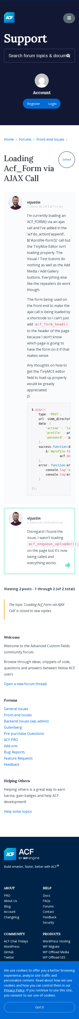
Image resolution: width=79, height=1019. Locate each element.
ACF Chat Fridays (16, 941)
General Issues (16, 708)
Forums (25, 139)
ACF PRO (11, 739)
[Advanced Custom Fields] (9, 17)
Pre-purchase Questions (24, 733)
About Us (10, 901)
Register (33, 103)
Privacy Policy (14, 990)
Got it (39, 1007)
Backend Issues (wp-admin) (26, 721)
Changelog (11, 917)
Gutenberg (13, 727)
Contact (48, 911)
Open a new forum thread (25, 683)
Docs (46, 895)
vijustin (33, 202)
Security (48, 922)
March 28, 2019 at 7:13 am (46, 206)
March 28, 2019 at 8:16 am (47, 522)
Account (10, 911)
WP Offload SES (54, 957)
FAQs (46, 901)
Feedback (11, 764)
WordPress (12, 946)
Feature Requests (18, 758)
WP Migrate (51, 946)
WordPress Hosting (56, 941)
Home (9, 139)
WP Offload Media (56, 952)
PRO (7, 895)
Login (52, 103)
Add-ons (11, 745)
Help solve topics (18, 811)
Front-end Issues (50, 139)
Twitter (9, 957)
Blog (7, 906)
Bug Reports (14, 752)
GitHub (9, 952)
